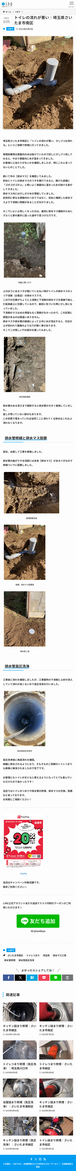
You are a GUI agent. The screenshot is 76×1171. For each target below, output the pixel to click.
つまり (10, 28)
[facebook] (31, 1159)
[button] (8, 978)
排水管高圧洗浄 (26, 960)
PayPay (23, 873)
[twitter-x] (35, 1159)
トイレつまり (33, 955)
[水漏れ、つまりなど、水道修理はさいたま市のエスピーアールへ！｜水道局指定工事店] (6, 4)
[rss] (44, 1159)
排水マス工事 (59, 955)
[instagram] (40, 1159)
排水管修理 (9, 960)
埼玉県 (46, 955)
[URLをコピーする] (67, 978)
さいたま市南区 (15, 955)
